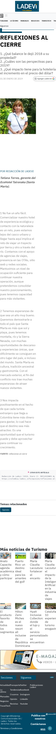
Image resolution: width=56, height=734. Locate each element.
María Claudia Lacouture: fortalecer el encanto (36, 569)
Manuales (25, 21)
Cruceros (14, 694)
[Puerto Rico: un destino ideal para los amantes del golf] (20, 556)
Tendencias (15, 689)
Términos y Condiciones (11, 728)
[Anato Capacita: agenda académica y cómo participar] (5, 556)
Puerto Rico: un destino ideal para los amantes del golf (20, 571)
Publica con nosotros (38, 717)
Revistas (14, 703)
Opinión (5, 509)
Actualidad (5, 685)
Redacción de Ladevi (20, 171)
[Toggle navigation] (5, 15)
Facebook (24, 689)
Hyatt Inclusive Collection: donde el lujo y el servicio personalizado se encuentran (39, 627)
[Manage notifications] (50, 728)
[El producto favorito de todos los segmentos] (5, 606)
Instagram (25, 694)
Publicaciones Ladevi (36, 686)
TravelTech (46, 21)
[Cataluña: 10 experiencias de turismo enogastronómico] (50, 606)
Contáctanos (38, 724)
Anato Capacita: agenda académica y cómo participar (7, 569)
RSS (43, 729)
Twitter (23, 685)
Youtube (24, 703)
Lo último (14, 21)
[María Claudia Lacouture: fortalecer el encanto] (35, 556)
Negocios (35, 21)
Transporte (15, 685)
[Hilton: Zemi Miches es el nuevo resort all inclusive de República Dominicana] (20, 606)
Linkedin (24, 699)
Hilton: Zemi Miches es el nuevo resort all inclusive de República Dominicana (22, 629)
